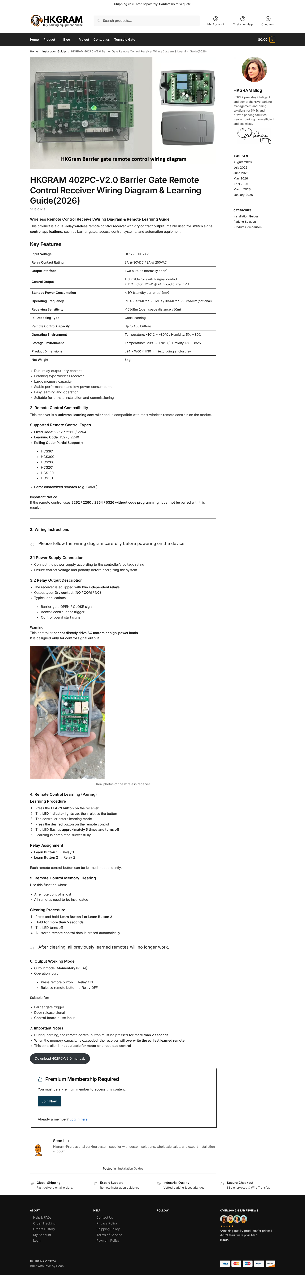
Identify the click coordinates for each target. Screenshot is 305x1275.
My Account (215, 24)
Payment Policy (107, 1241)
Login (37, 1241)
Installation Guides (54, 51)
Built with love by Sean (47, 1266)
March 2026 (242, 189)
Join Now (49, 1101)
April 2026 (241, 184)
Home (34, 51)
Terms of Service (109, 1235)
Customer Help (243, 24)
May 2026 (241, 178)
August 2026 (243, 162)
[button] (266, 39)
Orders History (44, 1229)
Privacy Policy (107, 1223)
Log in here (78, 1119)
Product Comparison (248, 227)
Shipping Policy (108, 1229)
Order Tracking (44, 1223)
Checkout (268, 24)
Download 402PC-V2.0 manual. (60, 1058)
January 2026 (243, 194)
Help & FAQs (42, 1217)
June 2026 (241, 173)
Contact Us (104, 1217)
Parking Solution (245, 221)
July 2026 (241, 167)
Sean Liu (61, 1141)
